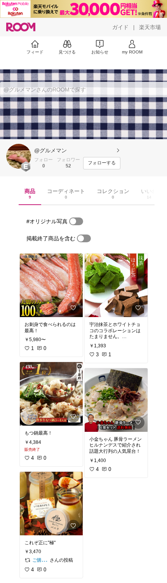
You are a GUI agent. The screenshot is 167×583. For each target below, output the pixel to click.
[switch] (76, 221)
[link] (51, 285)
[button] (18, 156)
